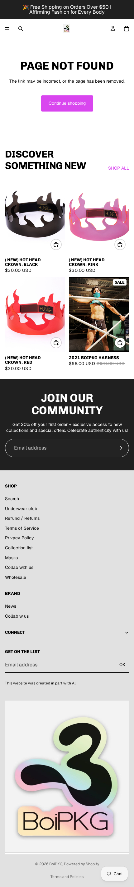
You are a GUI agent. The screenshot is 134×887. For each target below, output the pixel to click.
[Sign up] (119, 448)
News (10, 606)
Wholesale (15, 577)
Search (12, 498)
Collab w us (17, 616)
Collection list (19, 548)
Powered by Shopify (81, 864)
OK (122, 664)
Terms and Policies (67, 876)
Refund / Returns (22, 518)
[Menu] (7, 28)
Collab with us (19, 567)
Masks (11, 557)
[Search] (20, 28)
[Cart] (126, 28)
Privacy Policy (19, 538)
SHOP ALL (118, 168)
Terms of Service (22, 528)
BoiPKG (55, 864)
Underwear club (21, 508)
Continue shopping (67, 103)
